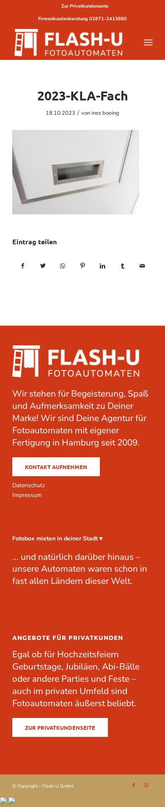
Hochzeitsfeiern (88, 654)
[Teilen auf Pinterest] (82, 266)
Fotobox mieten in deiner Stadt (55, 538)
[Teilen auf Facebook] (23, 266)
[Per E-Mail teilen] (142, 266)
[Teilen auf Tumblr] (122, 266)
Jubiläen (82, 666)
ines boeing (105, 113)
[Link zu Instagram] (146, 785)
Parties (75, 679)
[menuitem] (85, 6)
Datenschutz (28, 485)
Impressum (27, 495)
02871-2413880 (108, 19)
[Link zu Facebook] (133, 785)
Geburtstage (36, 666)
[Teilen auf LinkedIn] (103, 266)
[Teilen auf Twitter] (42, 266)
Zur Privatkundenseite (84, 6)
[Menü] (148, 42)
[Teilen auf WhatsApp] (62, 266)
